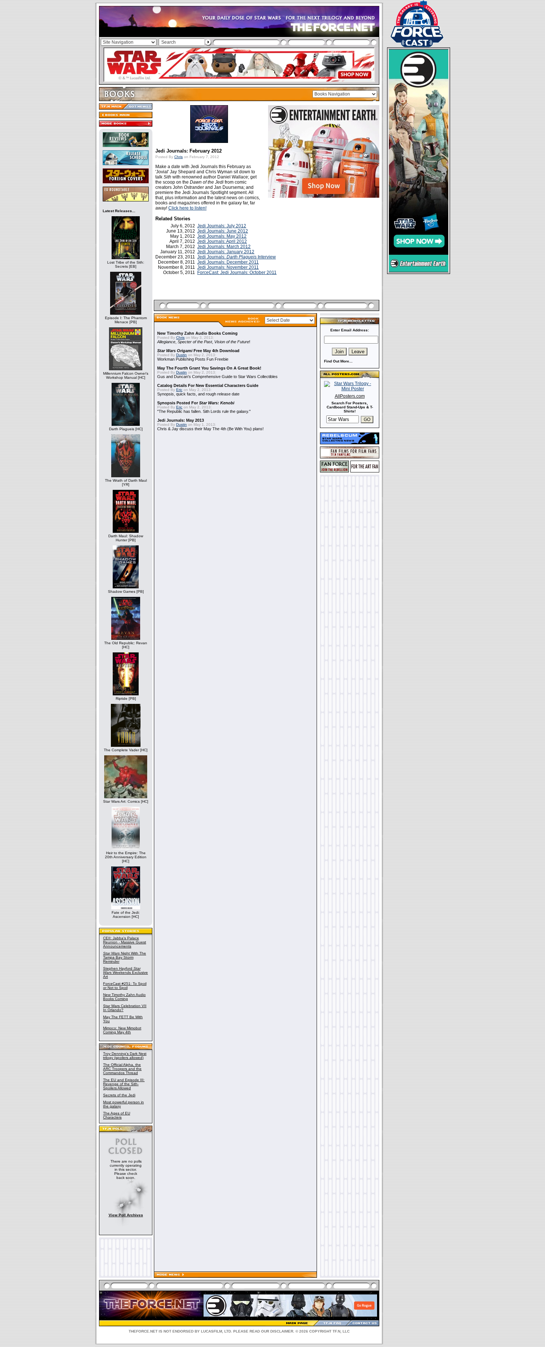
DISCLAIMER (281, 1331)
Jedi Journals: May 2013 (180, 420)
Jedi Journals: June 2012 (222, 231)
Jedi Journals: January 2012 (225, 251)
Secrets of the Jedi (119, 1095)
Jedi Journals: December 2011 (228, 262)
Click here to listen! (187, 208)
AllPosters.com (350, 396)
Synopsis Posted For (195, 403)
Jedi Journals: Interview (236, 257)
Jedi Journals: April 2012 (222, 241)
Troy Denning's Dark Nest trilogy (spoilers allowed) (124, 1056)
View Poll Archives (126, 1215)
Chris (178, 157)
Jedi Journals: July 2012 (221, 225)
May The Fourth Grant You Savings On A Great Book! (209, 368)
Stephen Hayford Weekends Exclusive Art (125, 972)
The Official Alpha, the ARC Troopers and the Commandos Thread (122, 1069)
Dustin (181, 355)
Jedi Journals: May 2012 (222, 236)
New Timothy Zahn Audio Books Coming (124, 997)
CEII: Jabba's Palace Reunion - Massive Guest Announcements (124, 942)
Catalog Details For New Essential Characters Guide (207, 385)
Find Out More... (338, 361)
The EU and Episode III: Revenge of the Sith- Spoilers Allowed (124, 1084)
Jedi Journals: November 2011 (228, 267)
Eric (179, 390)
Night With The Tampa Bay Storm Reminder (124, 957)
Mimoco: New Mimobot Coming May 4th (122, 1030)
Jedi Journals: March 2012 (224, 246)
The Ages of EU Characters (116, 1115)
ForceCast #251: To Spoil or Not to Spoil (124, 986)
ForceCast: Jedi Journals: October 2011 (237, 272)
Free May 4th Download (198, 350)
